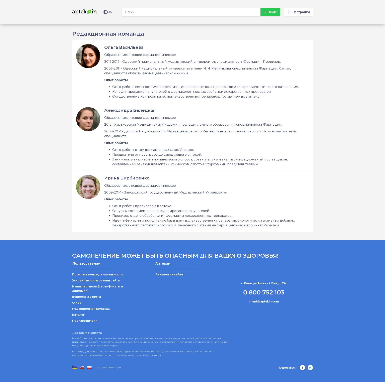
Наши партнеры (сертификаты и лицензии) (97, 288)
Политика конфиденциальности (97, 274)
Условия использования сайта (96, 280)
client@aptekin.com (264, 301)
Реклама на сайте (169, 274)
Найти (272, 12)
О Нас (76, 302)
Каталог (78, 314)
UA (110, 12)
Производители (84, 321)
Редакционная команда (91, 308)
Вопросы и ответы (86, 296)
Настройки (301, 12)
